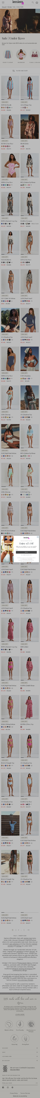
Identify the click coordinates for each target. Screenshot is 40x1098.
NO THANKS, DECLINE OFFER (26, 554)
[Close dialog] (38, 537)
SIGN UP (26, 552)
